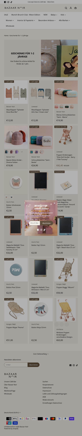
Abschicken (46, 223)
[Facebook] (38, 230)
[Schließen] (54, 203)
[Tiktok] (44, 230)
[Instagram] (41, 230)
